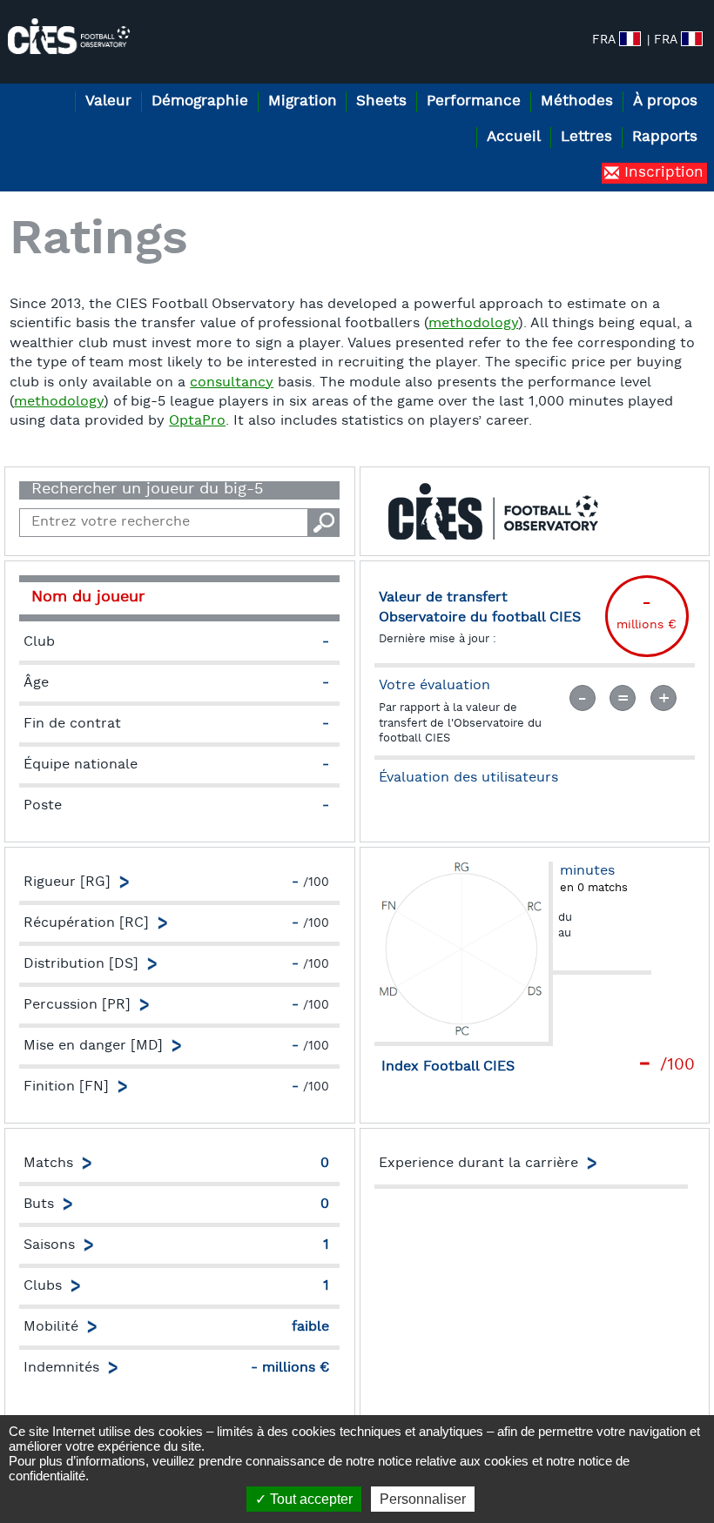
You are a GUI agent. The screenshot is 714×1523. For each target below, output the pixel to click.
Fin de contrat (72, 724)
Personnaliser (423, 1499)
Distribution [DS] (81, 964)
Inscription (661, 173)
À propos (665, 101)
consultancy (231, 382)
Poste (43, 805)
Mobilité (51, 1327)
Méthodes (577, 101)
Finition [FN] (66, 1087)
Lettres (586, 137)
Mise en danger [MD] (93, 1046)
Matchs (48, 1163)
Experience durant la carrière (478, 1163)
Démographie (200, 101)
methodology (473, 323)
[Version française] (692, 38)
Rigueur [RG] (67, 882)
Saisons (49, 1245)
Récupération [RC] (86, 923)
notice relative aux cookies (453, 1460)
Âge (36, 683)
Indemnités (61, 1368)
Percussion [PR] (77, 1005)
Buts (39, 1204)
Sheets (381, 101)
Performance (474, 101)
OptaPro (197, 421)
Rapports (664, 137)
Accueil (514, 137)
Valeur (108, 101)
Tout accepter (309, 1499)
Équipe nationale (81, 765)
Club (39, 642)
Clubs (43, 1286)
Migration (302, 101)
